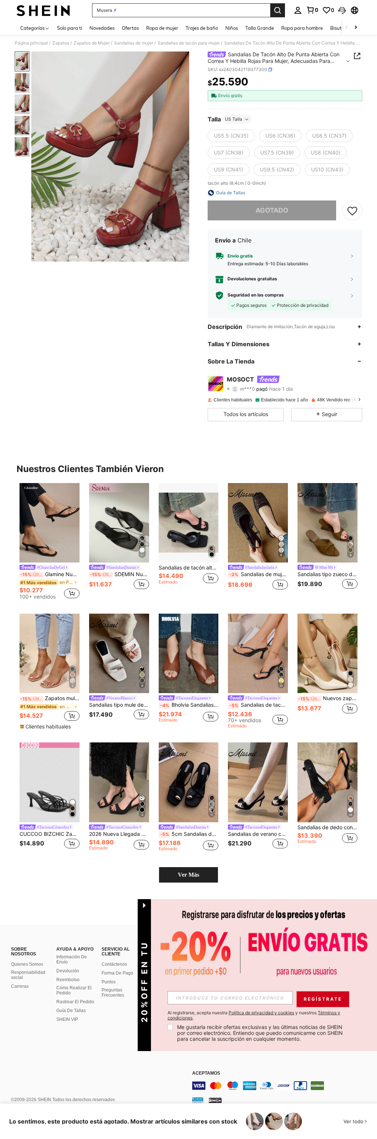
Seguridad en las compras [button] (256, 295)
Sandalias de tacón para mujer (189, 43)
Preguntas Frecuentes (113, 992)
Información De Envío (71, 959)
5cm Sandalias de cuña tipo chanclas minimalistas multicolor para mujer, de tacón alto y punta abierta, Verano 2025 (189, 834)
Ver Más (188, 875)
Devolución (67, 970)
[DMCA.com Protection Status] (215, 1100)
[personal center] (297, 10)
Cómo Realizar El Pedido (74, 990)
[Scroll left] (346, 28)
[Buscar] (277, 10)
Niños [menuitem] (231, 28)
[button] (342, 10)
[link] (312, 10)
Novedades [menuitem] (101, 28)
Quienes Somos (27, 964)
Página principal (31, 43)
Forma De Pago (117, 973)
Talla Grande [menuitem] (259, 28)
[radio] (231, 135)
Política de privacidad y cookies (261, 1012)
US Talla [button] (233, 119)
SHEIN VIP (67, 1019)
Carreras (20, 986)
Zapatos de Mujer (92, 43)
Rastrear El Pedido (75, 1001)
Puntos (109, 981)
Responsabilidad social (28, 975)
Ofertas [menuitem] (130, 28)
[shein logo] (43, 10)
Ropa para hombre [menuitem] (302, 28)
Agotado (272, 210)
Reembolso (68, 979)
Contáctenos (114, 964)
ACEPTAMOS (206, 1073)
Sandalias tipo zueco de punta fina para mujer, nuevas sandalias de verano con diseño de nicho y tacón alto (327, 574)
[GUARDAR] (352, 210)
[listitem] (49, 542)
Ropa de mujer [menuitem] (162, 28)
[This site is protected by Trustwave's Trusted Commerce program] (197, 1100)
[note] (46, 726)
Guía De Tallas (71, 1010)
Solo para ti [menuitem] (69, 28)
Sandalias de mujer (133, 43)
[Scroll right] (355, 28)
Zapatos (60, 43)
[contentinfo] (282, 1085)
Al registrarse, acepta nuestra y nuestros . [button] (254, 1015)
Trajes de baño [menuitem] (202, 28)
